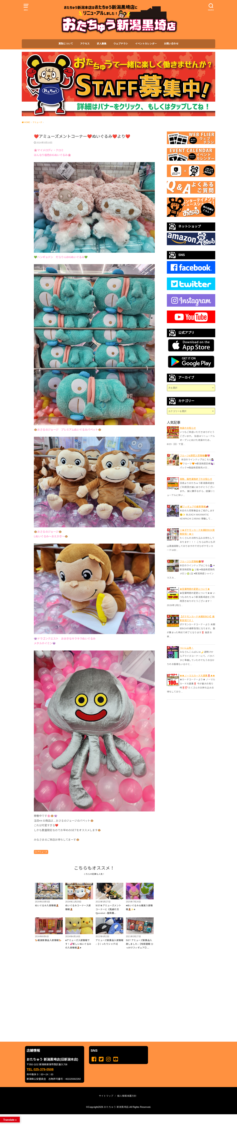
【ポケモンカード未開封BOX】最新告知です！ (197, 618)
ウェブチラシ (121, 43)
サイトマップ (106, 1096)
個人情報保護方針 (127, 1096)
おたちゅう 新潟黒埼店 (116, 1107)
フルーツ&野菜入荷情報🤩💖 (195, 455)
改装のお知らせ (188, 428)
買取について (66, 43)
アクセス (85, 43)
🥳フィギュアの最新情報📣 (194, 506)
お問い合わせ (171, 43)
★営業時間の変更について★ (195, 589)
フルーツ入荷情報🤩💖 (192, 561)
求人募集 (101, 43)
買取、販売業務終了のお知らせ (196, 479)
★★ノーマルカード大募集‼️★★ (197, 675)
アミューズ (42, 852)
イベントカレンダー (146, 43)
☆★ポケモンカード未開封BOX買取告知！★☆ (197, 532)
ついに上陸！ (187, 648)
